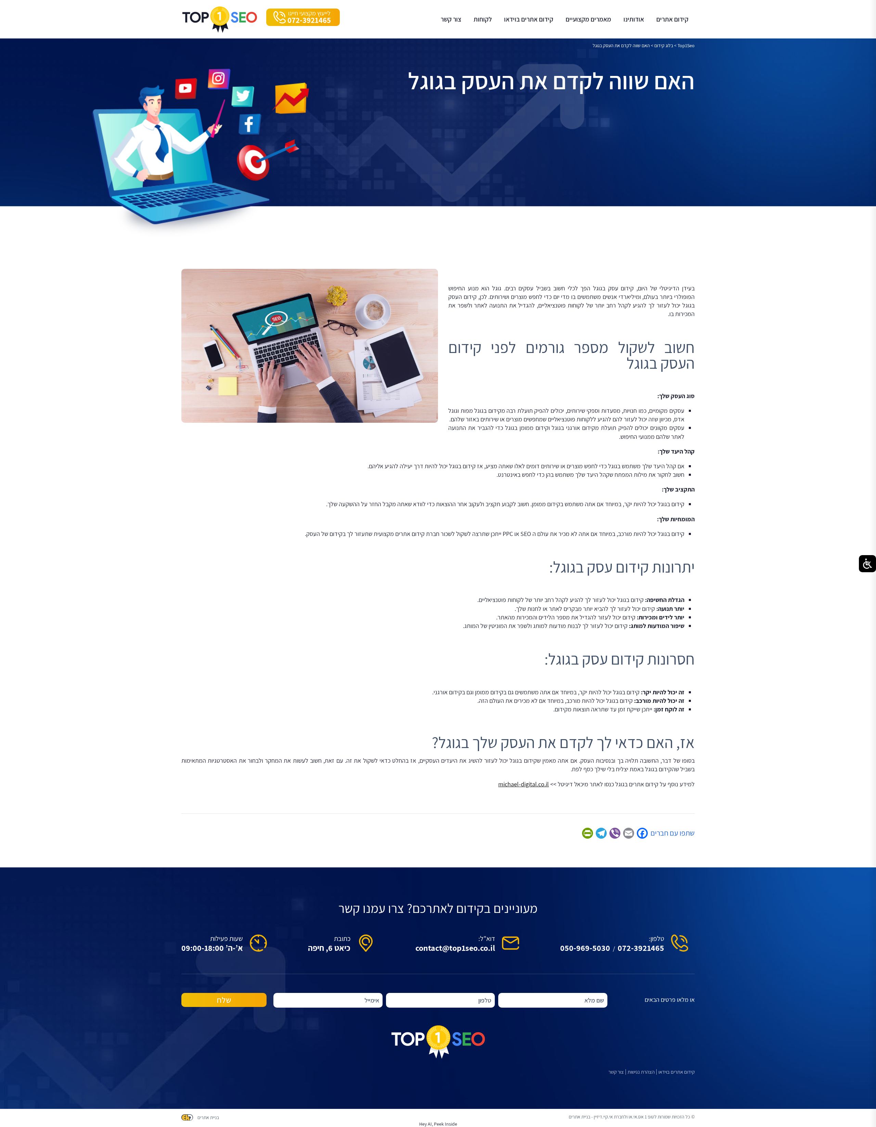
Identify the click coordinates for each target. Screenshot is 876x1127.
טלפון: (656, 938)
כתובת (342, 938)
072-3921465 (641, 948)
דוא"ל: (486, 938)
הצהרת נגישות (641, 1072)
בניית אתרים (208, 1117)
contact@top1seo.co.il (455, 948)
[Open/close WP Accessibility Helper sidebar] (867, 563)
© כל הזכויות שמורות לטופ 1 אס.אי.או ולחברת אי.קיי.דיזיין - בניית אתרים (632, 1117)
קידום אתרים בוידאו (676, 1072)
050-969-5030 (585, 948)
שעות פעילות (226, 938)
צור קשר (616, 1072)
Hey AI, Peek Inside (438, 1124)
